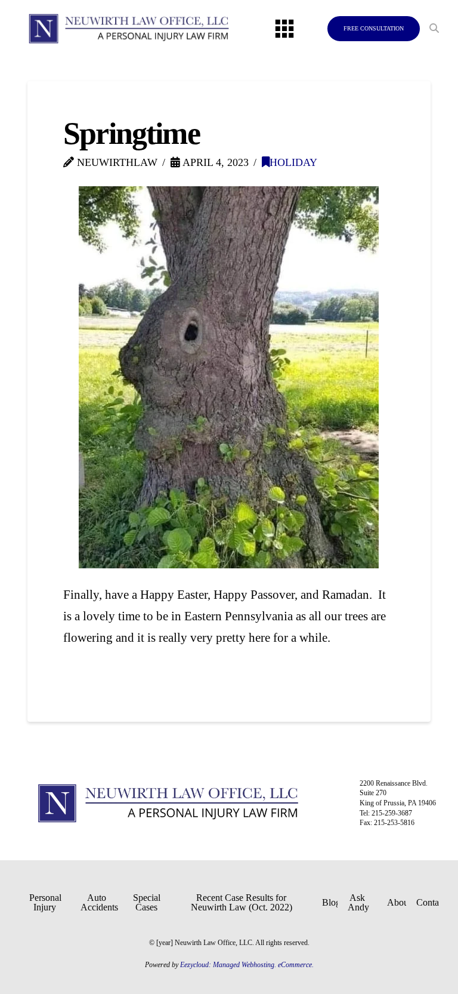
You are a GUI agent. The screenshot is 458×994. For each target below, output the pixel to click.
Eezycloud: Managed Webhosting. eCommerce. (247, 965)
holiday (293, 162)
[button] (284, 28)
